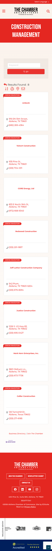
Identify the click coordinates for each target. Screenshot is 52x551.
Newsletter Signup (36, 476)
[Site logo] (26, 11)
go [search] (27, 71)
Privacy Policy (30, 507)
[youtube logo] (29, 489)
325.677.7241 (26, 501)
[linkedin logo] (22, 489)
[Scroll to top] (48, 547)
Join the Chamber (15, 476)
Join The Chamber (35, 434)
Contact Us (26, 483)
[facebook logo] (15, 489)
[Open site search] (48, 11)
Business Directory (17, 434)
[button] (5, 84)
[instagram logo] (37, 489)
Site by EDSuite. (42, 504)
